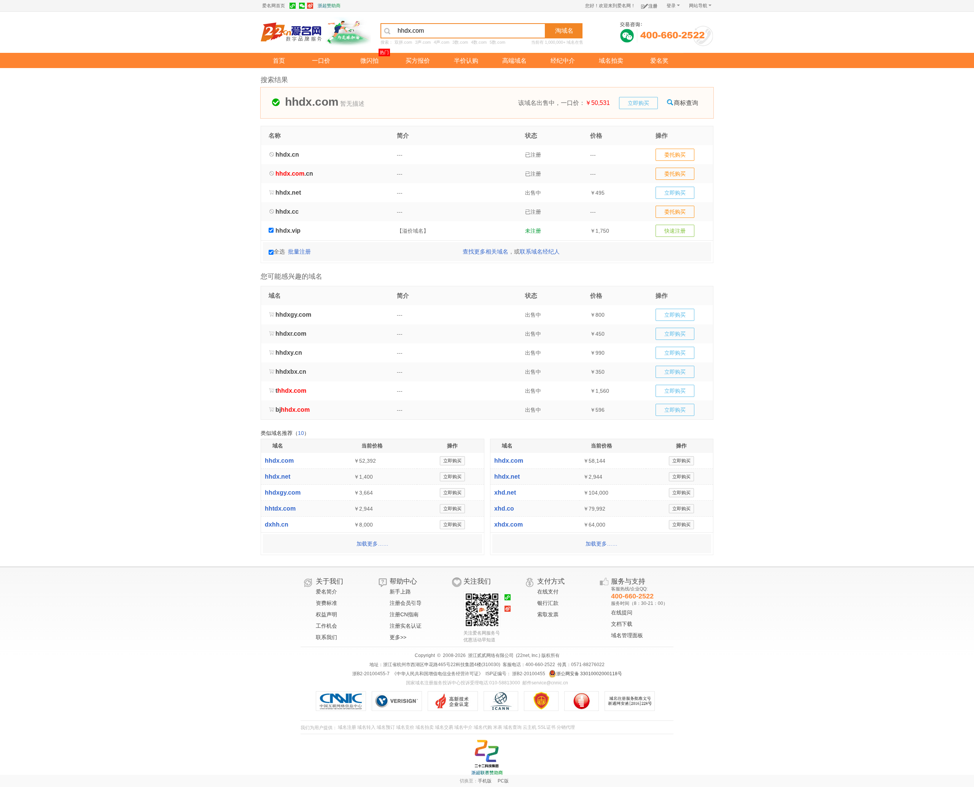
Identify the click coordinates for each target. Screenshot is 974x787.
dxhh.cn (276, 524)
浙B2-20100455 (528, 673)
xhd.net (505, 492)
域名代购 (483, 727)
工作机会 (326, 626)
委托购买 (675, 155)
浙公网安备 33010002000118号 (589, 673)
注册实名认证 (406, 626)
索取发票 (548, 614)
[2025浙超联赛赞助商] (487, 757)
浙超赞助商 (329, 5)
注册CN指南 (404, 614)
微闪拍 (369, 60)
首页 (279, 60)
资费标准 (326, 603)
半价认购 (466, 60)
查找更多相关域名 (485, 251)
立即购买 (638, 103)
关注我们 (477, 581)
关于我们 (329, 581)
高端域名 (514, 60)
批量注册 (299, 251)
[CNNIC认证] (344, 701)
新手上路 (400, 592)
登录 (671, 5)
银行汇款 (548, 603)
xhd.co (504, 508)
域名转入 (366, 727)
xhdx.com (508, 524)
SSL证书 (546, 727)
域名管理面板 (627, 635)
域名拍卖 (611, 60)
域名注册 (347, 727)
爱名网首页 (273, 5)
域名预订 (386, 727)
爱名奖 (659, 60)
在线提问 (621, 612)
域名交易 (444, 727)
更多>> (398, 637)
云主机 (529, 727)
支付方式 (551, 581)
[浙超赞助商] (348, 32)
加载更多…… (372, 544)
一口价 (321, 60)
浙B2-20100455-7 (371, 673)
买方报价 (418, 60)
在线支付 (548, 592)
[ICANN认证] (504, 701)
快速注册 (675, 231)
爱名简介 (326, 592)
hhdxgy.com (283, 492)
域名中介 (463, 727)
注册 (652, 6)
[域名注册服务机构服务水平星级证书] (585, 701)
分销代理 (566, 727)
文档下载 (621, 624)
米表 (497, 727)
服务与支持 (628, 581)
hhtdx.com (280, 508)
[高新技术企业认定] (456, 701)
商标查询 (686, 103)
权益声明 (326, 614)
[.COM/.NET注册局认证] (400, 701)
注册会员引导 (406, 603)
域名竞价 (405, 727)
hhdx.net (277, 476)
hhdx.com (279, 460)
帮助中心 (403, 581)
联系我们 (326, 637)
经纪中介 (563, 60)
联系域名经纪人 (540, 251)
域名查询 (512, 727)
